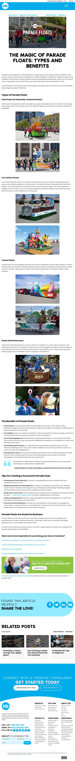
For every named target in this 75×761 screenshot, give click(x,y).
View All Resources (66, 739)
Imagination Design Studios (22, 495)
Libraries (50, 736)
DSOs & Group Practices (51, 723)
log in (65, 1)
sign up (71, 1)
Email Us (15, 727)
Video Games (38, 729)
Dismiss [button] (64, 757)
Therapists (50, 729)
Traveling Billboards (40, 741)
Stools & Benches (39, 724)
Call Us (13, 725)
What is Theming (65, 705)
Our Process (64, 711)
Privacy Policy (23, 754)
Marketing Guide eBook (67, 725)
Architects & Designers (54, 743)
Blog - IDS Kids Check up (66, 723)
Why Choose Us (65, 712)
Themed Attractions (53, 741)
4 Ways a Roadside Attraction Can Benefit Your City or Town (24, 545)
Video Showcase (52, 707)
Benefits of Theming (40, 705)
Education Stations (39, 732)
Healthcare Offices (53, 725)
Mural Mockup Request (67, 729)
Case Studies (38, 707)
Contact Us (64, 738)
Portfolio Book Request (67, 720)
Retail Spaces (51, 738)
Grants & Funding (65, 727)
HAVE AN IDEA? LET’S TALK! (26, 687)
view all (37, 743)
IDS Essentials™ (52, 709)
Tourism (34, 15)
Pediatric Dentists (52, 720)
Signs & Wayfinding (40, 738)
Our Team (64, 709)
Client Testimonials (40, 709)
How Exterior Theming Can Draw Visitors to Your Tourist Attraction (26, 540)
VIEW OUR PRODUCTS (50, 687)
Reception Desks (39, 722)
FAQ (62, 714)
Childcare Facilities (53, 732)
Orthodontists (51, 727)
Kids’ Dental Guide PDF (67, 731)
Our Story (63, 707)
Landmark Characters (40, 739)
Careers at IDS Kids (66, 736)
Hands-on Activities (40, 731)
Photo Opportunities (40, 727)
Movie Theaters (39, 736)
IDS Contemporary (52, 711)
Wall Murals (38, 720)
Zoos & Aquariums (52, 739)
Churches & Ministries (53, 734)
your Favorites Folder (53, 1)
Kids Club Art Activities (67, 732)
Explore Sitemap (65, 734)
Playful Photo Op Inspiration (12, 549)
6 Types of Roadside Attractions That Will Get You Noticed (23, 553)
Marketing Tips (24, 15)
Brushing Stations (39, 725)
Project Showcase (52, 705)
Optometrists (51, 731)
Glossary (63, 716)
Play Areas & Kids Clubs (41, 734)
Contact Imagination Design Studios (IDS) (17, 576)
